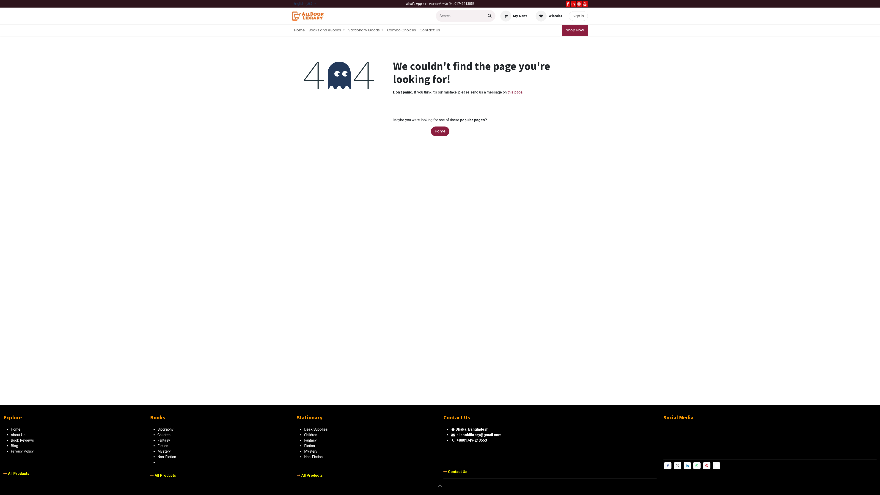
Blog (14, 446)
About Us (18, 435)
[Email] (716, 465)
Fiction (309, 446)
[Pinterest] (706, 465)
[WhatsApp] (697, 465)
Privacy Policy (22, 451)
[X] (677, 465)
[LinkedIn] (573, 4)
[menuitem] (299, 30)
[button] (440, 485)
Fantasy (310, 440)
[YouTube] (585, 4)
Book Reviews (22, 440)
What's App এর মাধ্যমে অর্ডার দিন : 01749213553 (440, 4)
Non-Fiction (313, 457)
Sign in (578, 16)
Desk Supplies (316, 429)
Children (310, 435)
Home (440, 131)
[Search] (489, 16)
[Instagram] (579, 4)
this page (515, 92)
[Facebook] (568, 4)
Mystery (310, 451)
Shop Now (575, 30)
